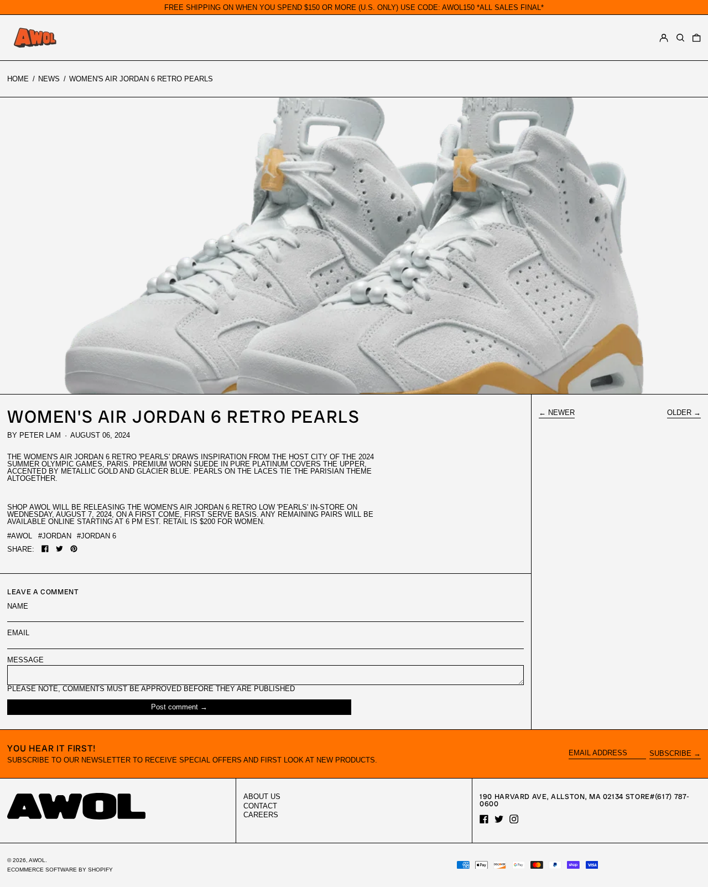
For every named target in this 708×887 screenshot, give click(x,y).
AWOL (37, 860)
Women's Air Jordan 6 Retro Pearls (141, 79)
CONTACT (260, 806)
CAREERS (260, 815)
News (49, 79)
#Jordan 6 (96, 536)
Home (18, 79)
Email (18, 632)
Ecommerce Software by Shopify (60, 870)
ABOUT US (261, 796)
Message (25, 659)
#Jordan (54, 536)
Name (17, 606)
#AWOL (19, 536)
